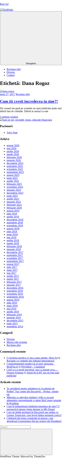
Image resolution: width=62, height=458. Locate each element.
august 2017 (13, 264)
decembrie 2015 (15, 320)
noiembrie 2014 (15, 326)
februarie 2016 (14, 314)
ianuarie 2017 (14, 285)
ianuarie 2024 (14, 190)
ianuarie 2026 (14, 160)
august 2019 (13, 210)
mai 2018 (11, 237)
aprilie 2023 (13, 198)
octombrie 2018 (15, 225)
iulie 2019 (12, 213)
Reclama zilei (14, 69)
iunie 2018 (12, 234)
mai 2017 (11, 273)
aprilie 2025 (13, 181)
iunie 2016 (12, 305)
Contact (11, 75)
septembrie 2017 (15, 261)
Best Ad (4, 4)
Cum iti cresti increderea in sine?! (29, 101)
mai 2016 (11, 308)
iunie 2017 (12, 270)
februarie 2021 (14, 204)
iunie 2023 (12, 195)
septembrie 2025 (15, 172)
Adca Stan (12, 132)
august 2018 (13, 228)
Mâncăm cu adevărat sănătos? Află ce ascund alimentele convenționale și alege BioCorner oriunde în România (34, 400)
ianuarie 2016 (14, 317)
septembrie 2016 (15, 296)
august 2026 (13, 145)
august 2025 (13, 175)
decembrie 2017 (15, 252)
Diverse (11, 72)
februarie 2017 (14, 282)
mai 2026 (11, 148)
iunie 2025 (12, 178)
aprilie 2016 (13, 311)
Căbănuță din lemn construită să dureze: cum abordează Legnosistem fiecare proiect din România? (34, 420)
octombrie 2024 (15, 187)
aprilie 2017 (13, 276)
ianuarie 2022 (14, 201)
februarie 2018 (14, 246)
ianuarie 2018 (14, 249)
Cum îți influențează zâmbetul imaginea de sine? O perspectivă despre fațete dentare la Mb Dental (33, 408)
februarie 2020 (14, 207)
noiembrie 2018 (15, 222)
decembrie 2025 (15, 163)
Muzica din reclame (17, 342)
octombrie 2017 (15, 258)
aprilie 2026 (13, 151)
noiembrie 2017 (15, 255)
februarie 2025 (14, 184)
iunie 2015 (12, 323)
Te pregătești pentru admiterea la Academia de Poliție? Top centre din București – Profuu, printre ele (33, 391)
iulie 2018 (12, 231)
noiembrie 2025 (15, 166)
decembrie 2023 (15, 192)
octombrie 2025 (15, 169)
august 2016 (13, 299)
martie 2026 (13, 154)
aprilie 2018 (13, 240)
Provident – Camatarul (33, 366)
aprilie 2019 (13, 216)
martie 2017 (13, 279)
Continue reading (9, 116)
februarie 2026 (14, 157)
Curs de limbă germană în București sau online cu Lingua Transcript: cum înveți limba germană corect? (34, 414)
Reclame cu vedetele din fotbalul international (30, 360)
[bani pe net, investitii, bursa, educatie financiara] (26, 119)
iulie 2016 (12, 302)
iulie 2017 (12, 267)
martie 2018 (13, 243)
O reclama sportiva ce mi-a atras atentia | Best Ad (32, 357)
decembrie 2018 (15, 219)
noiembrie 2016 (15, 290)
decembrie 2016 (15, 287)
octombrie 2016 (15, 293)
